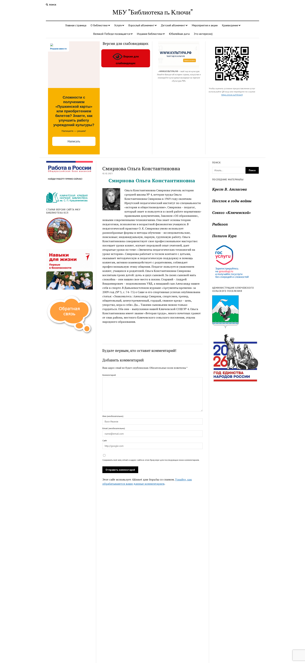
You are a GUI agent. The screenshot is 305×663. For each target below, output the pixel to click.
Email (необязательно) (113, 428)
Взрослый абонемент (141, 25)
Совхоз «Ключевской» (231, 212)
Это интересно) (203, 34)
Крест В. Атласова (229, 189)
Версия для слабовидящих (127, 60)
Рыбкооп (220, 224)
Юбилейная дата (179, 34)
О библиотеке (99, 25)
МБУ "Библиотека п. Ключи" (152, 11)
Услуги (118, 25)
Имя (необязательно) (112, 416)
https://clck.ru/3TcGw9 (232, 94)
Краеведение (230, 25)
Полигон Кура (224, 236)
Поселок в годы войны (232, 201)
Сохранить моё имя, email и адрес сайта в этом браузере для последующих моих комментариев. (151, 460)
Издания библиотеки (149, 34)
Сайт (104, 440)
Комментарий (109, 375)
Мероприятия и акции (205, 25)
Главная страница (75, 25)
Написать (74, 141)
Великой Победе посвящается (111, 34)
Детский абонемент (173, 25)
